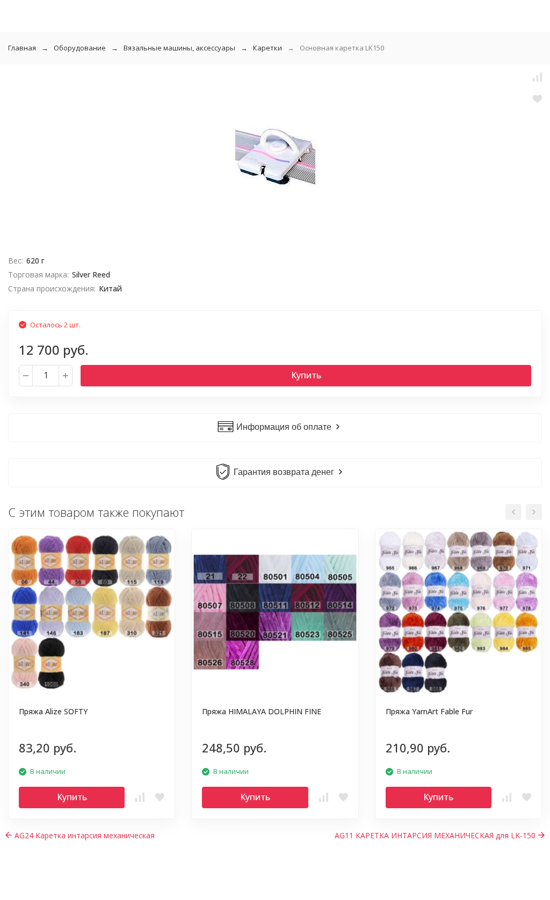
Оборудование (80, 48)
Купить (306, 375)
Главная (22, 48)
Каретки (267, 48)
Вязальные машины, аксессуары (179, 48)
